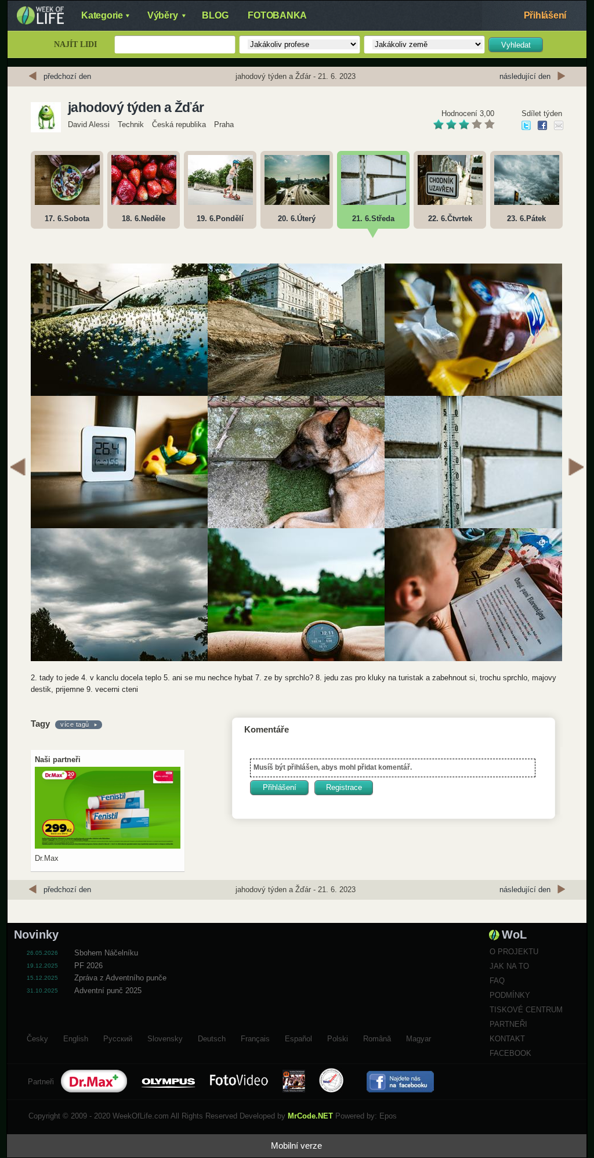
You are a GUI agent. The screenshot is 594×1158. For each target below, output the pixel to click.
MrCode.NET (310, 1116)
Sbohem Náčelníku (106, 952)
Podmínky (510, 995)
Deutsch (212, 1037)
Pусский (117, 1037)
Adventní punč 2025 (108, 990)
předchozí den (67, 76)
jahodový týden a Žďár (136, 107)
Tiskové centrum (526, 1009)
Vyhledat (516, 45)
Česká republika (179, 124)
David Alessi (89, 124)
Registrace (344, 787)
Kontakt (507, 1038)
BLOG (215, 15)
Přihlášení (545, 15)
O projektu (514, 951)
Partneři (508, 1024)
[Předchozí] (18, 468)
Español (298, 1037)
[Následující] (576, 468)
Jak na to (509, 966)
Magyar (418, 1037)
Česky (37, 1037)
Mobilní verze (296, 1145)
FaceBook (510, 1053)
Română (377, 1037)
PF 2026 (88, 965)
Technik (131, 124)
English (75, 1037)
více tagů (74, 724)
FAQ (497, 980)
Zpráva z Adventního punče (120, 977)
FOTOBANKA (277, 15)
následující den (524, 76)
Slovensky (165, 1037)
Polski (337, 1037)
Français (255, 1037)
